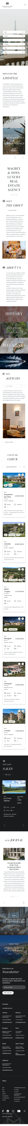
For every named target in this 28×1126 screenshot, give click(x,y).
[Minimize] (25, 228)
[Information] (22, 228)
